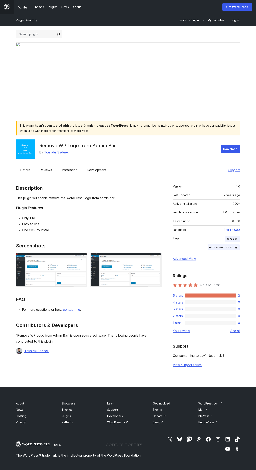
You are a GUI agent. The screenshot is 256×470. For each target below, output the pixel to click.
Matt (203, 409)
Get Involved (161, 403)
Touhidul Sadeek (56, 152)
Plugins (66, 416)
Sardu (57, 444)
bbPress (205, 416)
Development (96, 170)
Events (157, 409)
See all (235, 331)
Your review (181, 331)
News (19, 409)
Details (25, 170)
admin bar (232, 238)
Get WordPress (237, 7)
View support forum (187, 365)
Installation (69, 170)
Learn (111, 403)
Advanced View (184, 259)
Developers (115, 416)
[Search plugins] (58, 34)
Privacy (21, 422)
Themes (67, 409)
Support (234, 170)
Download (230, 149)
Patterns (67, 422)
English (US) (232, 229)
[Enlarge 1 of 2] (82, 258)
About (20, 403)
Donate (159, 416)
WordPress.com (210, 403)
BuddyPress (208, 422)
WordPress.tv (117, 422)
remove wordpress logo (223, 247)
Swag (158, 422)
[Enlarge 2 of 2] (156, 258)
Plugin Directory (26, 20)
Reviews (46, 170)
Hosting (21, 416)
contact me (71, 310)
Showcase (68, 403)
